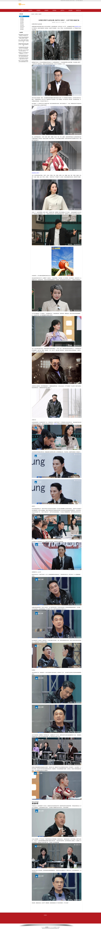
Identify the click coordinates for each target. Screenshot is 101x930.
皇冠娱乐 (22, 29)
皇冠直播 (70, 10)
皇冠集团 (38, 10)
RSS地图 (54, 927)
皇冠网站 (30, 10)
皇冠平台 (62, 10)
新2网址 (57, 928)
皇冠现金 (54, 10)
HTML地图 (58, 927)
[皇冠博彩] (21, 5)
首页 (22, 10)
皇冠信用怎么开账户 (35, 172)
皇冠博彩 (36, 14)
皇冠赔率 (46, 10)
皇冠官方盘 (78, 10)
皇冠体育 (48, 928)
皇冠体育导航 (44, 928)
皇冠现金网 (51, 928)
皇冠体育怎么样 (77, 26)
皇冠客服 (54, 928)
